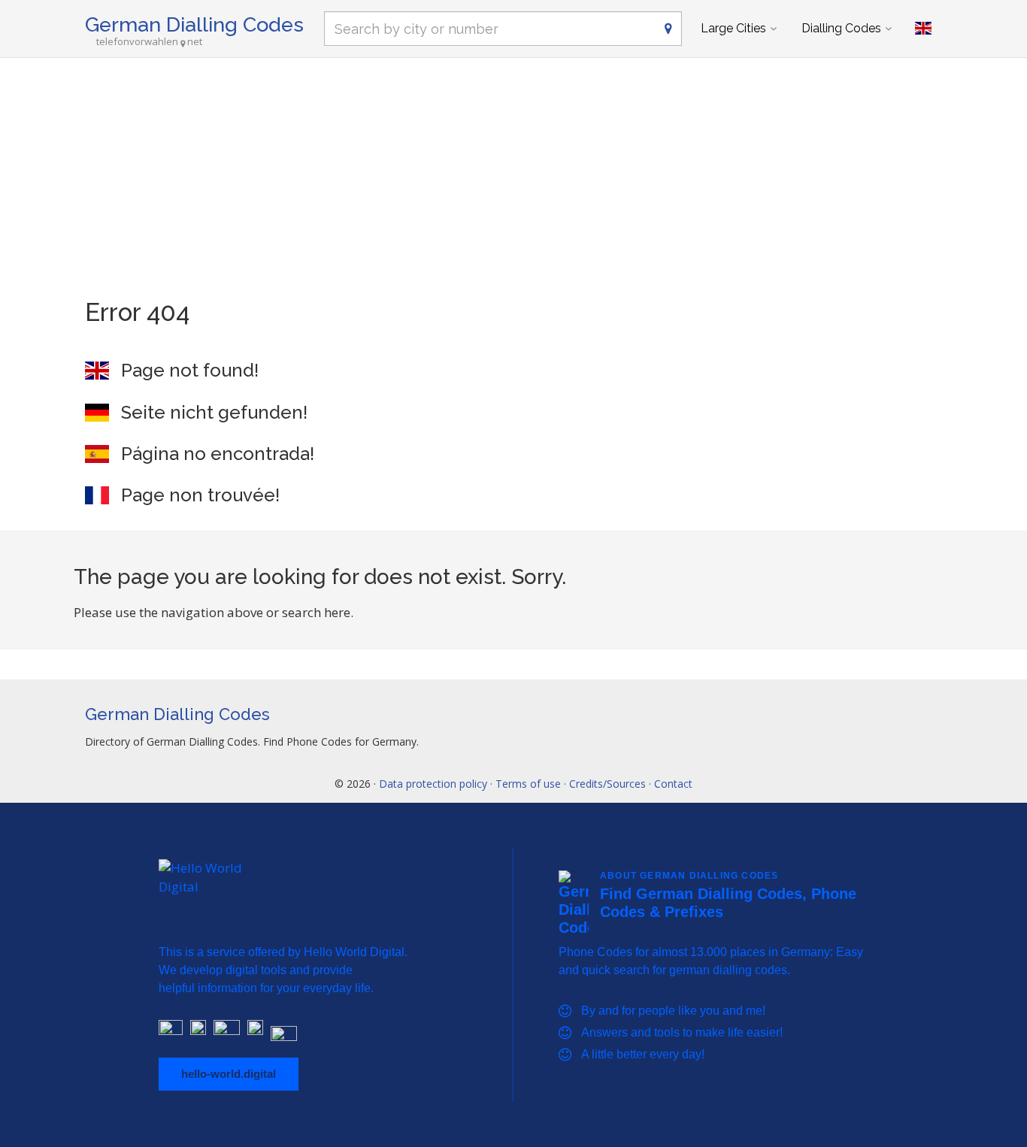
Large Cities (733, 28)
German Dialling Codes (194, 24)
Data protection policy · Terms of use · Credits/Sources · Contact (535, 783)
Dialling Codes (841, 28)
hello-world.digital (228, 1073)
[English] (923, 29)
